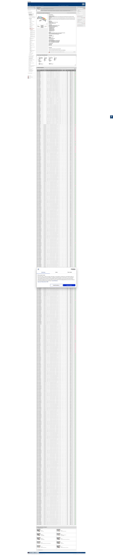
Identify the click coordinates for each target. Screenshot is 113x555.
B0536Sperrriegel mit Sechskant (31, 27)
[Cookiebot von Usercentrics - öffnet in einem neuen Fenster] (71, 269)
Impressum (39, 281)
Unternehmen (63, 5)
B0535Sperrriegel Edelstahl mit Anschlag (32, 25)
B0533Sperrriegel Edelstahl (32, 43)
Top (84, 552)
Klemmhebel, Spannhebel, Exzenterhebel (31, 60)
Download (39, 5)
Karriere (67, 5)
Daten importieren (80, 22)
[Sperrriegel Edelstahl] (58, 532)
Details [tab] (56, 272)
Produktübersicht (45, 10)
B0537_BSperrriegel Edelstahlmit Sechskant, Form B (32, 32)
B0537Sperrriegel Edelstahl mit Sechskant (32, 28)
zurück (75, 10)
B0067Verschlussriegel (31, 52)
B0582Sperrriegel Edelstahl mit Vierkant (32, 47)
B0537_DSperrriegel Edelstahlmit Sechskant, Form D (32, 36)
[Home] (82, 4)
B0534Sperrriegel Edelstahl (32, 21)
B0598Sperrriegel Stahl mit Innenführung (32, 38)
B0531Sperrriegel (31, 19)
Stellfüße (30, 64)
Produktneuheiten (30, 73)
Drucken (82, 552)
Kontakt (42, 5)
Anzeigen (82, 23)
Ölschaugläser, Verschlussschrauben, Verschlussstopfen (31, 70)
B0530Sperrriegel (31, 42)
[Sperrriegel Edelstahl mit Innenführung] (38, 544)
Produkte (29, 5)
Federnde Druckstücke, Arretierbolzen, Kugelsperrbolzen (31, 14)
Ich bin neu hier (80, 16)
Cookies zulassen (69, 285)
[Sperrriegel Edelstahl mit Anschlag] (58, 536)
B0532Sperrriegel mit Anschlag (31, 23)
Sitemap (78, 552)
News (33, 5)
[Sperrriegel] (38, 532)
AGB (47, 281)
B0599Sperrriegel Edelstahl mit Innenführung (32, 40)
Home (59, 5)
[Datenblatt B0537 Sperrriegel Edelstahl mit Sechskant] (49, 52)
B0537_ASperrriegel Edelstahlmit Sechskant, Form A (32, 30)
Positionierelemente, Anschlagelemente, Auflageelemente (31, 58)
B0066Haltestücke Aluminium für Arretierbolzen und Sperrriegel (32, 51)
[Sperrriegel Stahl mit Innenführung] (58, 540)
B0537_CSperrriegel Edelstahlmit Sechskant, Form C (32, 34)
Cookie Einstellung (56, 285)
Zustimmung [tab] (43, 272)
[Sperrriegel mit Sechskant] (38, 540)
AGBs (81, 1)
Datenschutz (44, 281)
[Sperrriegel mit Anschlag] (38, 536)
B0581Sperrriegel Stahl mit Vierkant (32, 45)
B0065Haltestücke (31, 48)
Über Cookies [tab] (70, 272)
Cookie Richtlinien (55, 280)
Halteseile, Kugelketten (31, 55)
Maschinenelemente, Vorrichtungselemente (31, 56)
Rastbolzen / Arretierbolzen (32, 17)
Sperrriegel (30, 18)
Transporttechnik (30, 71)
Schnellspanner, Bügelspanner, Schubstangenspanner (32, 65)
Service (35, 5)
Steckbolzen (30, 54)
